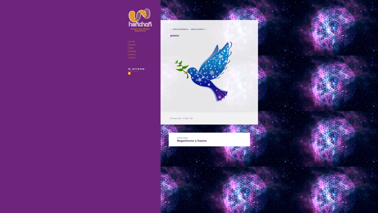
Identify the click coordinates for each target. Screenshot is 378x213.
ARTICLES (132, 54)
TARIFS (131, 48)
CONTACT (132, 58)
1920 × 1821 (188, 118)
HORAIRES (132, 51)
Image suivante (197, 29)
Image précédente (180, 29)
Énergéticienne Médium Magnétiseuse (140, 30)
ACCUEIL (132, 41)
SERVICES (132, 45)
